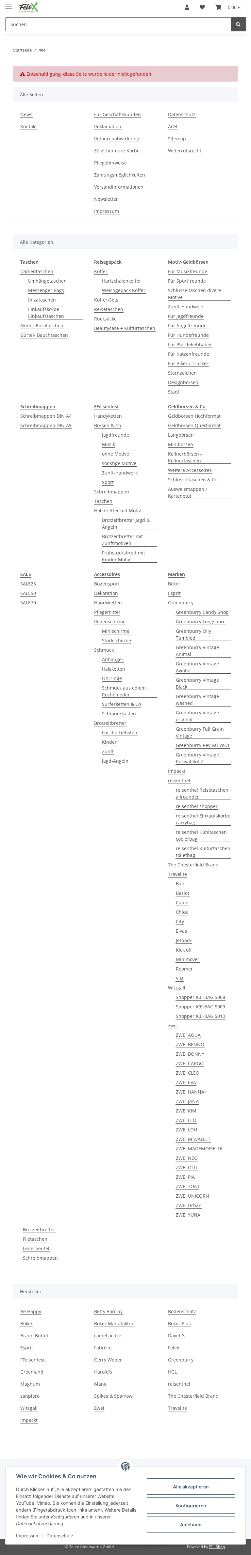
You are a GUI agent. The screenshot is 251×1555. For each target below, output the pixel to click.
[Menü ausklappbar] (8, 4)
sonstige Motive (119, 463)
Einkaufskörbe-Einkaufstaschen (46, 312)
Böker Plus (179, 1323)
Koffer (101, 271)
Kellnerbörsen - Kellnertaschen (185, 457)
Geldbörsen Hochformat (194, 416)
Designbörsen (183, 382)
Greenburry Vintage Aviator (197, 667)
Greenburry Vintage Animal (197, 650)
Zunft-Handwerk (186, 306)
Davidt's (176, 1335)
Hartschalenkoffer (121, 281)
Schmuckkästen (119, 713)
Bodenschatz (182, 1311)
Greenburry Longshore (201, 621)
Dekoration (106, 593)
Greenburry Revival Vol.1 (203, 745)
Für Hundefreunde (188, 335)
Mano (100, 1384)
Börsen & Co (107, 425)
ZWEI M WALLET (193, 1139)
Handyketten (108, 416)
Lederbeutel (36, 1248)
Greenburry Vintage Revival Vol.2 (197, 758)
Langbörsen (181, 435)
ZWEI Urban (189, 1205)
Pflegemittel (107, 612)
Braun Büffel (34, 1335)
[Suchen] (238, 24)
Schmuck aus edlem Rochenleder (124, 691)
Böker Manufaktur (114, 1323)
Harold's (103, 1372)
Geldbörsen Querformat (194, 425)
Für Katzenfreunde (188, 354)
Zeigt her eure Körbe (117, 151)
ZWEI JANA (187, 1101)
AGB (172, 126)
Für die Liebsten (119, 732)
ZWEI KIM (186, 1111)
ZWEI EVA (186, 1082)
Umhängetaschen (47, 281)
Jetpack (184, 940)
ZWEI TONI (187, 1186)
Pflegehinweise (110, 163)
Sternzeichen (182, 373)
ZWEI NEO (187, 1158)
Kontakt (28, 126)
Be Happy (30, 1311)
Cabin (182, 902)
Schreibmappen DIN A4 (46, 416)
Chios (182, 912)
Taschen (103, 501)
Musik (108, 444)
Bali (180, 883)
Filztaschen (35, 1239)
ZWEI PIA (185, 1177)
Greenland (31, 1372)
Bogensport (106, 584)
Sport (108, 482)
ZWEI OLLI (186, 1167)
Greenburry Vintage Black (197, 683)
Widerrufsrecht (184, 151)
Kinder (109, 742)
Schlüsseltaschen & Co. (193, 479)
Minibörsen (180, 444)
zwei (173, 1025)
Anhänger (113, 659)
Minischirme (115, 631)
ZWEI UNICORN (192, 1196)
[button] (186, 7)
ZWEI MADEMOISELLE (199, 1148)
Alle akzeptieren (191, 1486)
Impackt (176, 771)
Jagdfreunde (115, 435)
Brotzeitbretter (110, 723)
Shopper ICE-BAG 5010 (200, 1016)
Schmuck (104, 650)
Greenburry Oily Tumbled (193, 634)
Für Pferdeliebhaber (190, 344)
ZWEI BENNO (190, 1044)
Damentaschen (36, 271)
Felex (173, 1348)
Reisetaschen (108, 309)
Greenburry (180, 602)
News (26, 114)
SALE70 (28, 602)
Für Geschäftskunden (117, 114)
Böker (174, 584)
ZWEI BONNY (190, 1054)
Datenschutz (60, 1535)
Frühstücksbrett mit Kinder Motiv (123, 556)
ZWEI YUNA (188, 1215)
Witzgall (176, 988)
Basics (183, 893)
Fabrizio (102, 1348)
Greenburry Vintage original (197, 716)
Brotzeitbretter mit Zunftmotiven (122, 539)
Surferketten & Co (121, 704)
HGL (172, 1372)
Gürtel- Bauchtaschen (44, 335)
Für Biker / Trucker (188, 363)
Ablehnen (191, 1524)
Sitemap (177, 138)
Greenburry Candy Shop (202, 612)
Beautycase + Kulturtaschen (124, 328)
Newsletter (106, 199)
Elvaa (181, 931)
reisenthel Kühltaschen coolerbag (201, 835)
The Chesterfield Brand (193, 865)
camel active (107, 1335)
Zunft (108, 751)
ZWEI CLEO (187, 1073)
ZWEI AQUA (188, 1035)
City (180, 921)
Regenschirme (110, 621)
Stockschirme (116, 640)
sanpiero (30, 1396)
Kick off (184, 950)
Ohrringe (112, 678)
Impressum (28, 1535)
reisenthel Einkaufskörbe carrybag (203, 819)
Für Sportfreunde (187, 281)
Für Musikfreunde (187, 271)
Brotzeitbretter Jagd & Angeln (126, 523)
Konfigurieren (191, 1505)
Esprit (174, 593)
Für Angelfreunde (187, 325)
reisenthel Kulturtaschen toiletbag (203, 851)
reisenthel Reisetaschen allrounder (202, 793)
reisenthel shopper (197, 806)
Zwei (99, 1408)
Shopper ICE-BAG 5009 (200, 1006)
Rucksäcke (105, 319)
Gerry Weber (108, 1360)
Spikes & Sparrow (113, 1396)
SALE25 (28, 584)
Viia (180, 978)
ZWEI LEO (186, 1120)
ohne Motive (115, 454)
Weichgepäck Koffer (123, 290)
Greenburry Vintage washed (197, 699)
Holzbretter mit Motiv (117, 510)
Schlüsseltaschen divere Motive (194, 293)
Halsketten (113, 669)
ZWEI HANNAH (192, 1092)
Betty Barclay (108, 1311)
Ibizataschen (42, 300)
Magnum (30, 1384)
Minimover (187, 959)
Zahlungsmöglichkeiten (119, 175)
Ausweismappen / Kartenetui (187, 492)
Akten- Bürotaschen (41, 325)
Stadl (173, 392)
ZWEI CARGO (190, 1063)
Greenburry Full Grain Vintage (200, 732)
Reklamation (107, 126)
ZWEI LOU (186, 1130)
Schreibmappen (111, 492)
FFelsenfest (32, 1360)
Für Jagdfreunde (186, 316)
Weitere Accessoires (190, 470)
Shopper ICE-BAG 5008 (200, 997)
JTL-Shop (217, 1546)
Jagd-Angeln (115, 761)
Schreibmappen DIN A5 (46, 425)
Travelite (177, 874)
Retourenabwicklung (116, 138)
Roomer (184, 969)
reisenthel (179, 780)
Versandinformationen (118, 187)
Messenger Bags (46, 290)
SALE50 (28, 593)
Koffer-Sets (106, 300)
